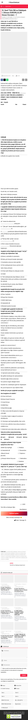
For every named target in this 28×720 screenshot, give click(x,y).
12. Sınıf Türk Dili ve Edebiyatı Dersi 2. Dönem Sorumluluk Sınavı (20, 590)
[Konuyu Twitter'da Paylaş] (4, 80)
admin (11, 563)
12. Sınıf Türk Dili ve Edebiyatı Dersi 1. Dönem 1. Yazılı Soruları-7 (7, 612)
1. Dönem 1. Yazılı (4, 631)
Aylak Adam (8, 6)
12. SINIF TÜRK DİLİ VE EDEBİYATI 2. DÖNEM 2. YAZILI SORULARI (20, 636)
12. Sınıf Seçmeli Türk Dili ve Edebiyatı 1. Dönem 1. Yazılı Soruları (7, 637)
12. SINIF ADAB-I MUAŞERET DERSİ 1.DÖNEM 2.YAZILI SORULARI (18, 612)
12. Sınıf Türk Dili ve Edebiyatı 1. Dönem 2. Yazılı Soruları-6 (6, 589)
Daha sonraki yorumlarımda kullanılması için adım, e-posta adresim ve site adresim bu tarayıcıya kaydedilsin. (14, 670)
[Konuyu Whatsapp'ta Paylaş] (7, 80)
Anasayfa (4, 17)
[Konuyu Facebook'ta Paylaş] (2, 80)
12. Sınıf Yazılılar (9, 17)
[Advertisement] (14, 44)
